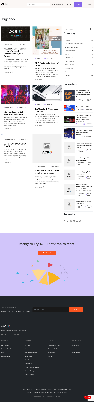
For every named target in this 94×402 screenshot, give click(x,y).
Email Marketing (70, 51)
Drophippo (75, 349)
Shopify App (28, 356)
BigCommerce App (31, 352)
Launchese (75, 345)
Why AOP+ (28, 345)
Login (69, 4)
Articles (67, 40)
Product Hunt (52, 349)
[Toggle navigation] (89, 4)
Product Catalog (6, 349)
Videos (67, 79)
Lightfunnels (76, 352)
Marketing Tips (69, 58)
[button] (56, 4)
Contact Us (28, 363)
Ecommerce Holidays (71, 47)
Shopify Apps (69, 68)
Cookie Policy (29, 374)
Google (50, 356)
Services (27, 349)
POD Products (69, 61)
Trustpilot (51, 352)
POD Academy (5, 356)
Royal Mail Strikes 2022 (82, 107)
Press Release (69, 65)
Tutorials (68, 72)
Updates (67, 75)
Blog (2, 352)
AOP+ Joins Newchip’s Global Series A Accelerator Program (84, 132)
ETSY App (28, 360)
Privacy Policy (29, 371)
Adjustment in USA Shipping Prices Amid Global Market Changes (84, 145)
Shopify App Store (54, 345)
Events (67, 54)
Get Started (47, 253)
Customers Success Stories (74, 44)
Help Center (5, 345)
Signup (78, 4)
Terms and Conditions (32, 367)
